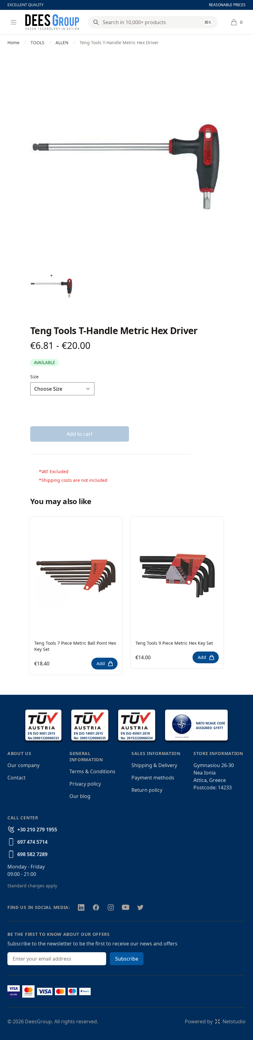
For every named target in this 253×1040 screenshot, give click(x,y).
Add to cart (80, 434)
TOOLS (37, 42)
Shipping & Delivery (154, 765)
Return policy (146, 790)
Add (101, 663)
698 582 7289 (32, 854)
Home (13, 42)
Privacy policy (85, 783)
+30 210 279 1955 (37, 829)
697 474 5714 (32, 841)
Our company (23, 765)
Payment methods (152, 777)
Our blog (79, 796)
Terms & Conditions (92, 771)
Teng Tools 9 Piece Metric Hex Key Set (174, 643)
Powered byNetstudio (215, 1021)
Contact (16, 777)
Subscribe (126, 958)
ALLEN (62, 42)
